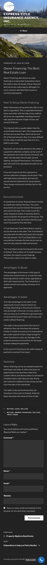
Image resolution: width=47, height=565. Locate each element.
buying (10, 412)
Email (7, 483)
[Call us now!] (41, 560)
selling (36, 412)
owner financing (23, 412)
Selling (24, 409)
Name (7, 471)
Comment (9, 438)
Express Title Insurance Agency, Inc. (21, 17)
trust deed (12, 414)
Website (7, 496)
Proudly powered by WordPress (16, 559)
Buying (10, 409)
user (27, 63)
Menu (25, 31)
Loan (17, 409)
